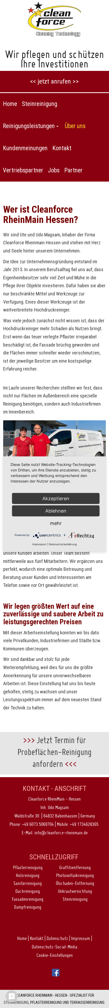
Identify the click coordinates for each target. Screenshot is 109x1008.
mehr (56, 523)
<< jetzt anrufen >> (54, 81)
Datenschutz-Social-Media (54, 946)
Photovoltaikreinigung (75, 875)
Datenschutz (57, 938)
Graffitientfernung (75, 867)
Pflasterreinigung (28, 867)
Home (22, 938)
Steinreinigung (75, 899)
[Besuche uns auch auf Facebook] (56, 972)
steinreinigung (16, 1002)
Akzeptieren (55, 498)
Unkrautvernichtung (75, 891)
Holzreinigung (27, 875)
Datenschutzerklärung (63, 544)
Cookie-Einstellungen (55, 955)
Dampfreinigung (27, 907)
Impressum (80, 938)
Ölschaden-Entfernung (75, 883)
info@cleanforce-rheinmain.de (61, 832)
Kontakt (36, 938)
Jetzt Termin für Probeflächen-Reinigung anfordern (54, 752)
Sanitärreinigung (27, 883)
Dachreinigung (27, 891)
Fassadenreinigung (27, 899)
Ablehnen (55, 510)
